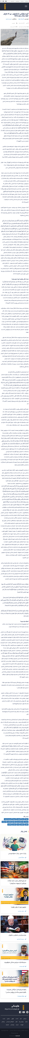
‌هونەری (8, 1018)
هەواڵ (26, 1021)
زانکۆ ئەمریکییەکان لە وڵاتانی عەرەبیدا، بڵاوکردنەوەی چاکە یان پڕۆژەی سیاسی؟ (16, 993)
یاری (8, 821)
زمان (18, 824)
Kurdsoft (18, 1036)
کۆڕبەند (21, 1024)
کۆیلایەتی (18, 819)
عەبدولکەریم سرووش (18, 821)
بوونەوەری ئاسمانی (8, 819)
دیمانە (23, 819)
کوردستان (4, 821)
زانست (4, 1018)
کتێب (16, 1021)
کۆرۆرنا (12, 821)
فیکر (20, 1018)
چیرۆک (14, 819)
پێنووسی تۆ (21, 1021)
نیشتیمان (22, 824)
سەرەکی (26, 1)
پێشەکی (3, 1021)
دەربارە (22, 1)
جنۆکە (27, 819)
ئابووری (14, 824)
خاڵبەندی (9, 824)
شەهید (27, 824)
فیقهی (12, 1018)
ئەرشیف (12, 1)
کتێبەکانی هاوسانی (10, 1021)
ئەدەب (17, 1018)
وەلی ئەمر (26, 821)
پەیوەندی (17, 1)
